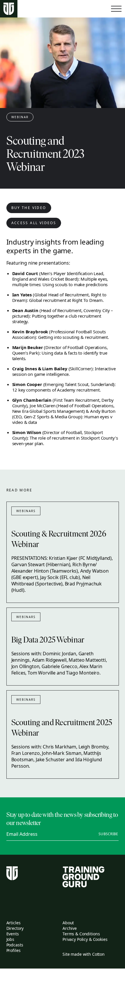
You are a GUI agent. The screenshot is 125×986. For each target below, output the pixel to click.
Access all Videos (33, 222)
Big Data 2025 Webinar (48, 640)
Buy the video (28, 207)
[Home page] (8, 9)
